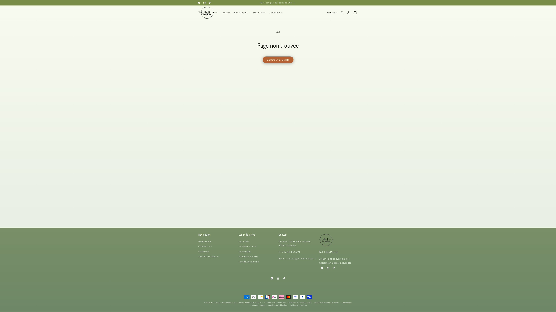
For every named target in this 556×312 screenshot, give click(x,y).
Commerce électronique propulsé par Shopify (243, 302)
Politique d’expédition (298, 305)
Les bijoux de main (247, 246)
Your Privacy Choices (208, 256)
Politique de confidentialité (275, 302)
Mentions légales (258, 305)
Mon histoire (204, 241)
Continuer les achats (278, 59)
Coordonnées (347, 302)
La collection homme (248, 261)
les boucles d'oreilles (248, 256)
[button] (242, 13)
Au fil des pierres (218, 302)
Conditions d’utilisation (277, 305)
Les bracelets (244, 251)
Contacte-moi (205, 246)
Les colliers (243, 241)
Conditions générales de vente (326, 302)
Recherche (203, 251)
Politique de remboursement (300, 302)
